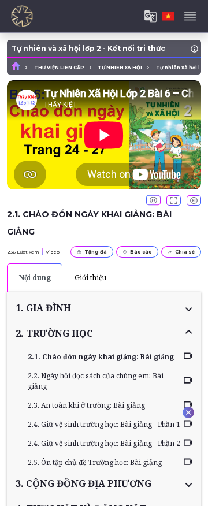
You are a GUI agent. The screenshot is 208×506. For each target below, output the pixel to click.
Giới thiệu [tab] (90, 277)
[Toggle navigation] (190, 16)
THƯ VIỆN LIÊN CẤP (59, 67)
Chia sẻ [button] (185, 252)
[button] (104, 308)
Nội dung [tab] (35, 277)
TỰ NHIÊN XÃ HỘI (120, 67)
